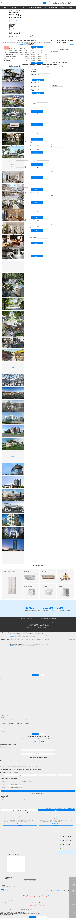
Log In (2, 889)
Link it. (44, 793)
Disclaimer (28, 622)
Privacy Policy (53, 622)
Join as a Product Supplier (26, 618)
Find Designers (13, 7)
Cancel (41, 674)
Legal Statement (44, 622)
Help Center (63, 7)
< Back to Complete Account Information (19, 810)
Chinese (18, 2)
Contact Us (21, 622)
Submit (38, 750)
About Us (15, 622)
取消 (41, 733)
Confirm (34, 674)
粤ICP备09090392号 (38, 629)
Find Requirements (53, 7)
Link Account (56, 810)
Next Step (38, 753)
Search (37, 47)
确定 (34, 733)
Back (21, 775)
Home (5, 7)
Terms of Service (35, 622)
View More (72, 44)
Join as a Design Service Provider (48, 618)
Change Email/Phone (42, 917)
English (14, 2)
